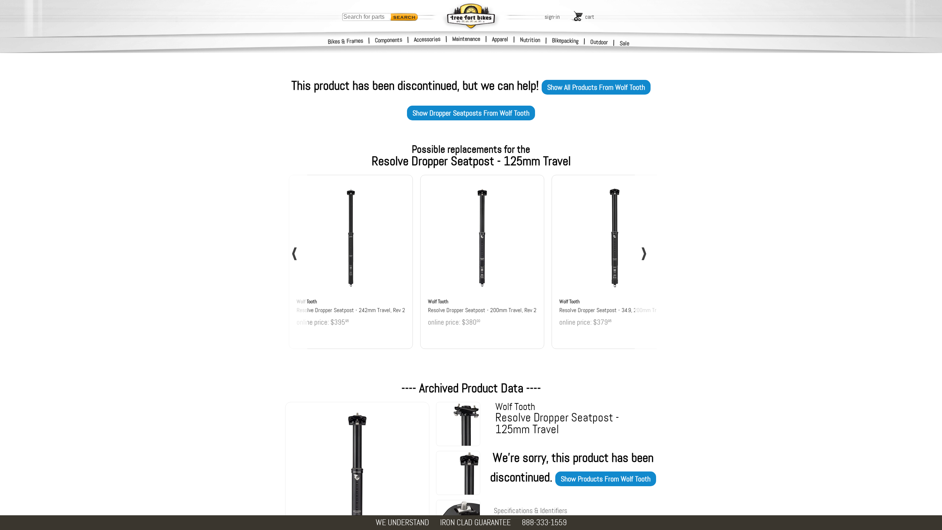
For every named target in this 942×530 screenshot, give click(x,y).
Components (389, 40)
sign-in (552, 17)
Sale (625, 43)
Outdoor (599, 42)
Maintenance (466, 39)
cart (589, 17)
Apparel (500, 39)
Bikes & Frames (346, 41)
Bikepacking (565, 40)
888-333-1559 (544, 522)
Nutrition (530, 40)
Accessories (427, 39)
